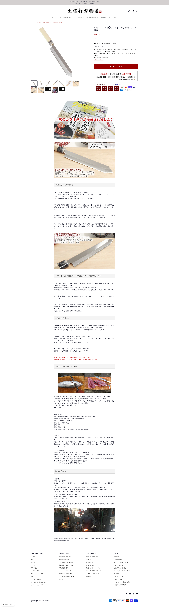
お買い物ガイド (105, 17)
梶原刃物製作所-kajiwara (66, 562)
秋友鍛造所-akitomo (65, 557)
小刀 (32, 576)
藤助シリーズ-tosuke (65, 571)
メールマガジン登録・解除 (122, 582)
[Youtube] (137, 594)
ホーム (54, 17)
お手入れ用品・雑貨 (37, 585)
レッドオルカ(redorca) (38, 582)
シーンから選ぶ (79, 17)
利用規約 (89, 576)
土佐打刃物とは (118, 565)
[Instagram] (133, 594)
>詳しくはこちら (98, 60)
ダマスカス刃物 (36, 579)
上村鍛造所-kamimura (66, 565)
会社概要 (116, 557)
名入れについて (91, 565)
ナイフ (84, 1)
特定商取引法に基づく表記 (94, 571)
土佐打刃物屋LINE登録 (120, 585)
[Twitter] (126, 594)
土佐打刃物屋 (45, 600)
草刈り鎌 (34, 568)
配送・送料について (92, 557)
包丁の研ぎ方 (118, 574)
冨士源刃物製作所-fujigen (66, 576)
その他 (61, 579)
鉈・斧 (33, 562)
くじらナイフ (35, 571)
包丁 (78, 1)
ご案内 (115, 17)
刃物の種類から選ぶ (65, 17)
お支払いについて (91, 559)
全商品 (33, 557)
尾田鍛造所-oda (64, 559)
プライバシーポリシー (92, 574)
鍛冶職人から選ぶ (92, 17)
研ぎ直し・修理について (121, 562)
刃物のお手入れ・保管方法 (122, 571)
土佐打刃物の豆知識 (120, 568)
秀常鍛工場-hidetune (65, 574)
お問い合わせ (118, 559)
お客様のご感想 (118, 579)
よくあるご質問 (118, 576)
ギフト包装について (92, 562)
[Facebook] (130, 594)
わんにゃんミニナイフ (38, 574)
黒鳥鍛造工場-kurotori (65, 568)
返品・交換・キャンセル (93, 568)
